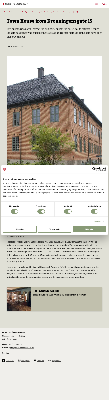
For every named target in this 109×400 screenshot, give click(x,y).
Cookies (5, 352)
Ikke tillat (20, 229)
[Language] (96, 4)
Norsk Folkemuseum (12, 12)
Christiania (57, 12)
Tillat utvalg (54, 229)
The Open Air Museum (30, 12)
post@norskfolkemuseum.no (21, 347)
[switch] (41, 211)
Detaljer (97, 221)
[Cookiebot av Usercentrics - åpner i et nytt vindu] (94, 169)
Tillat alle (89, 229)
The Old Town (46, 12)
